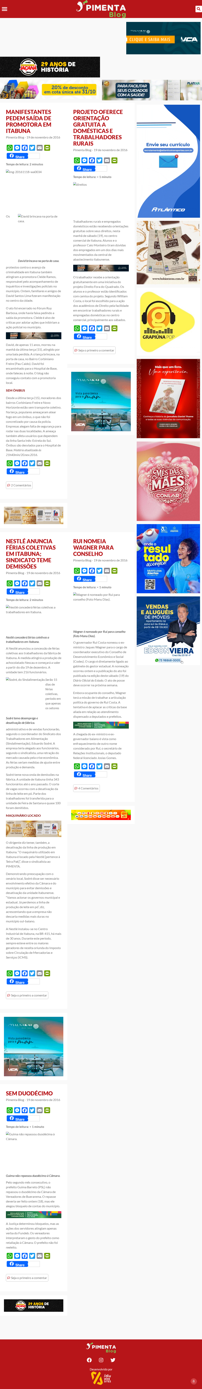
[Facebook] (89, 1360)
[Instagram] (101, 1360)
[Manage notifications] (194, 1381)
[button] (4, 9)
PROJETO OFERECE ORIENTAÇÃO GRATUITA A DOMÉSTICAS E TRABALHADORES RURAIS (98, 127)
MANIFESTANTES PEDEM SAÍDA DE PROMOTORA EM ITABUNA (28, 121)
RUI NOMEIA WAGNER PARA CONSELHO (93, 547)
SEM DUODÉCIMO (29, 1093)
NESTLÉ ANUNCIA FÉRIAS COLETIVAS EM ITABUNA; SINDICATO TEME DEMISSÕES (31, 554)
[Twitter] (113, 1360)
